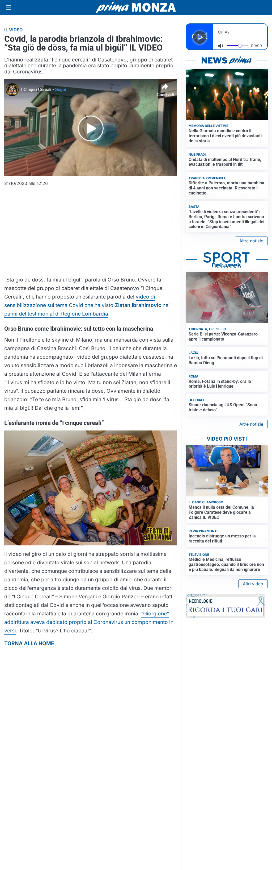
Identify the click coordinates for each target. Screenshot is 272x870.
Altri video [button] (253, 583)
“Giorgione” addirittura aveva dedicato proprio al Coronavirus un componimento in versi (88, 622)
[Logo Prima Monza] (136, 7)
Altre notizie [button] (251, 240)
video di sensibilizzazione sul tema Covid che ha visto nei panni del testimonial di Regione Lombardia (87, 305)
